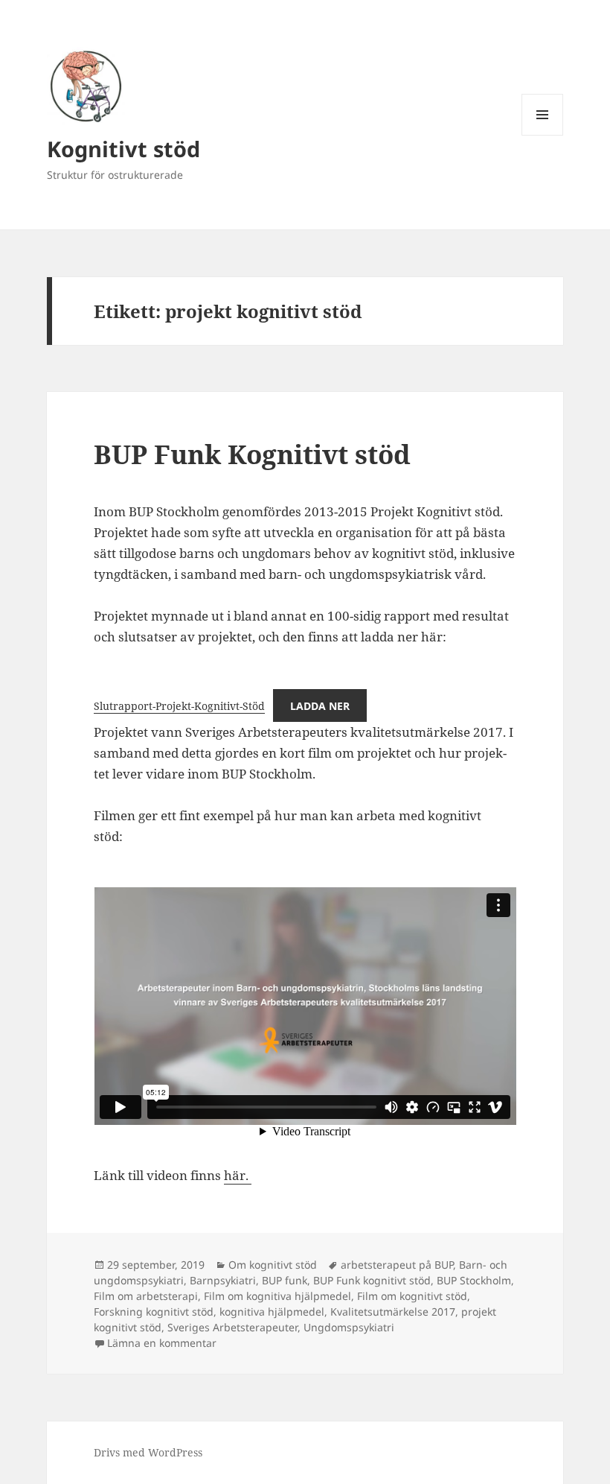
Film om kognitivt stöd (412, 1296)
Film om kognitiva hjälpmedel (277, 1296)
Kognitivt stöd (123, 148)
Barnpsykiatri (223, 1280)
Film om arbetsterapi (146, 1296)
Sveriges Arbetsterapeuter (232, 1327)
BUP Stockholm (474, 1280)
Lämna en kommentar (161, 1343)
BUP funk (284, 1280)
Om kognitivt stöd (272, 1265)
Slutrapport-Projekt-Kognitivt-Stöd (179, 706)
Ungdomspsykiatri (349, 1327)
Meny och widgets (542, 135)
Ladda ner (320, 706)
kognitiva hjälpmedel (271, 1311)
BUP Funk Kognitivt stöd (252, 454)
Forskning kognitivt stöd (154, 1311)
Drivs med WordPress (148, 1452)
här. (237, 1175)
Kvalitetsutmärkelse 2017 (392, 1311)
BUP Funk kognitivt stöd (372, 1280)
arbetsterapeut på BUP (397, 1265)
